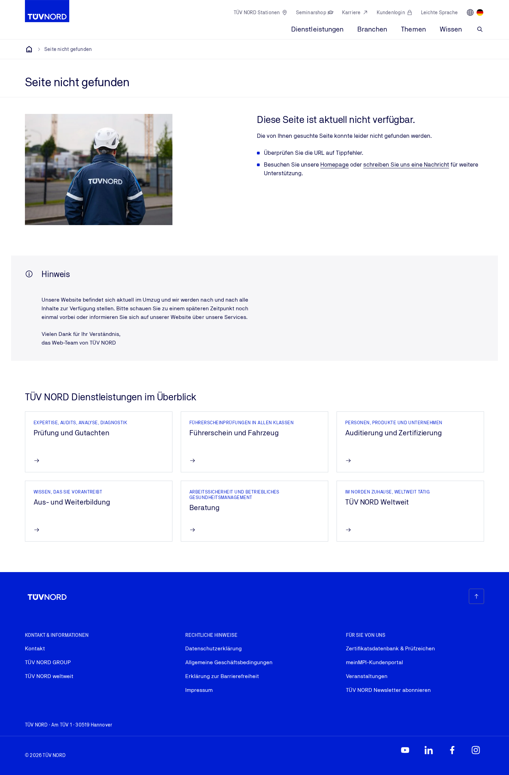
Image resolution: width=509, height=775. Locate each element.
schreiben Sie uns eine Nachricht (406, 164)
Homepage (334, 164)
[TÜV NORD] (29, 49)
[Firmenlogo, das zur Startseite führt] (47, 11)
